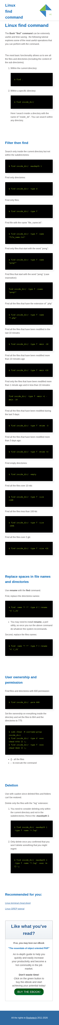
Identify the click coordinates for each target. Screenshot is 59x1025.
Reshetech (31, 1018)
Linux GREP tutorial (14, 909)
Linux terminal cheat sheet (18, 903)
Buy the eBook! (28, 991)
